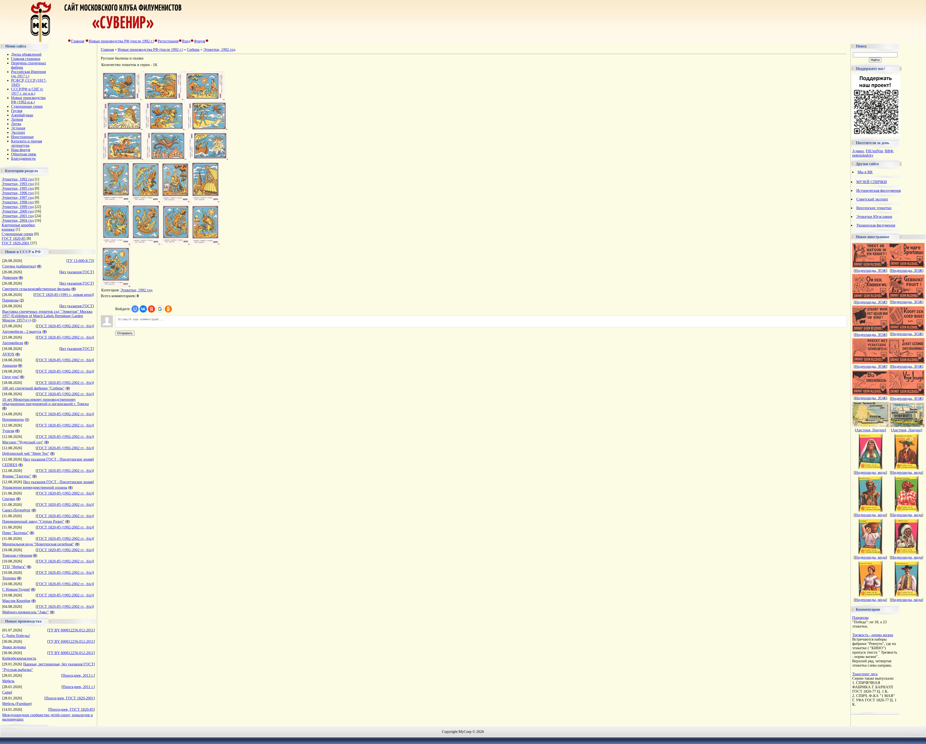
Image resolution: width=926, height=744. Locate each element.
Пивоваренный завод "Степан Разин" (33, 521)
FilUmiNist (874, 151)
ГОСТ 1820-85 (14, 238)
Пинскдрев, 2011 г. (78, 687)
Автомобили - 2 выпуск (21, 331)
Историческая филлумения (878, 190)
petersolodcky (862, 155)
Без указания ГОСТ (77, 272)
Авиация (9, 365)
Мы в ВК (865, 172)
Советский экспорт (872, 199)
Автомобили (12, 343)
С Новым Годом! (16, 589)
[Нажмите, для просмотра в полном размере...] (121, 99)
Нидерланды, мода (870, 472)
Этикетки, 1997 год (18, 197)
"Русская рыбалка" (17, 670)
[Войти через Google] (160, 309)
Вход (186, 41)
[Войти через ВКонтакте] (143, 309)
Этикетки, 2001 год (18, 216)
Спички (8, 499)
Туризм (8, 431)
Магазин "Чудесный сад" (22, 442)
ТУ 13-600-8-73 (80, 261)
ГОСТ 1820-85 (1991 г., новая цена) (63, 295)
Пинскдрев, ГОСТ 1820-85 (71, 709)
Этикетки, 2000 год (18, 211)
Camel (7, 692)
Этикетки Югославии (874, 216)
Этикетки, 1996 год (18, 193)
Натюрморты (13, 419)
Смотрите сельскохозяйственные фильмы (36, 289)
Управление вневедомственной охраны (34, 487)
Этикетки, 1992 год (18, 179)
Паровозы (10, 300)
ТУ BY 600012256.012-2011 (71, 630)
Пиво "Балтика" (15, 533)
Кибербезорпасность (19, 658)
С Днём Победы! (16, 636)
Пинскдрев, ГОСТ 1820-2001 (70, 698)
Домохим (10, 277)
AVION (8, 354)
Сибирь (193, 49)
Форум (199, 41)
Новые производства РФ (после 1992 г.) (121, 41)
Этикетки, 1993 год (18, 184)
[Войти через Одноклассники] (168, 309)
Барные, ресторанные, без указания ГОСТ (59, 664)
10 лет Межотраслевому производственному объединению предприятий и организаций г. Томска (45, 401)
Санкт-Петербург (16, 510)
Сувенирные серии (17, 234)
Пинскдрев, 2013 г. (78, 675)
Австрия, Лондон (870, 430)
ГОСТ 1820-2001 (15, 243)
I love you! (10, 377)
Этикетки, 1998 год (18, 202)
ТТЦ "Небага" (14, 567)
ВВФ (889, 151)
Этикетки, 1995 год (18, 188)
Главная (77, 41)
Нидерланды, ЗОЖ (870, 270)
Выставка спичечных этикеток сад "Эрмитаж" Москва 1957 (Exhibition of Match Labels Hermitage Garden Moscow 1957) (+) (47, 315)
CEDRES (9, 465)
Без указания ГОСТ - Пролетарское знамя (58, 459)
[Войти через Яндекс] (151, 309)
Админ (858, 151)
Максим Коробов (16, 601)
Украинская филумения (875, 225)
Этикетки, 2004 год (18, 220)
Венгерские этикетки (874, 208)
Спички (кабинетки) (19, 266)
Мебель (8, 681)
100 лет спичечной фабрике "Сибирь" (33, 388)
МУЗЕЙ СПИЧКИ (871, 182)
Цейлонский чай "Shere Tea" (25, 453)
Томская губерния (17, 555)
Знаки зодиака (14, 647)
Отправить (125, 333)
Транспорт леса (865, 674)
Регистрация (168, 41)
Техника (9, 578)
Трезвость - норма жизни (872, 635)
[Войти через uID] (135, 309)
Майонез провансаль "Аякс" (25, 612)
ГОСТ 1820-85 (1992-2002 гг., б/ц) (65, 326)
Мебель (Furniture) (17, 704)
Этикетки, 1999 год (18, 207)
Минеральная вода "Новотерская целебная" (38, 544)
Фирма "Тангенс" (16, 476)
